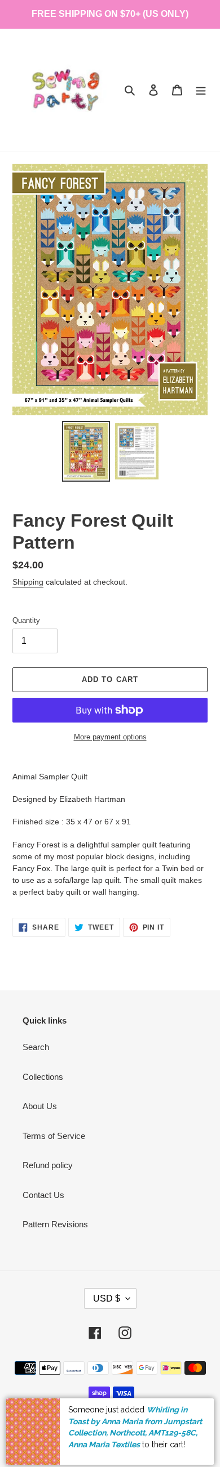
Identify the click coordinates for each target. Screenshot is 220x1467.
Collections (43, 1077)
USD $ (106, 1298)
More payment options (110, 737)
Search (36, 1047)
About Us (40, 1106)
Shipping (27, 581)
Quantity (26, 620)
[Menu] (201, 90)
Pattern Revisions (55, 1224)
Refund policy (48, 1165)
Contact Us (43, 1195)
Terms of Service (54, 1136)
